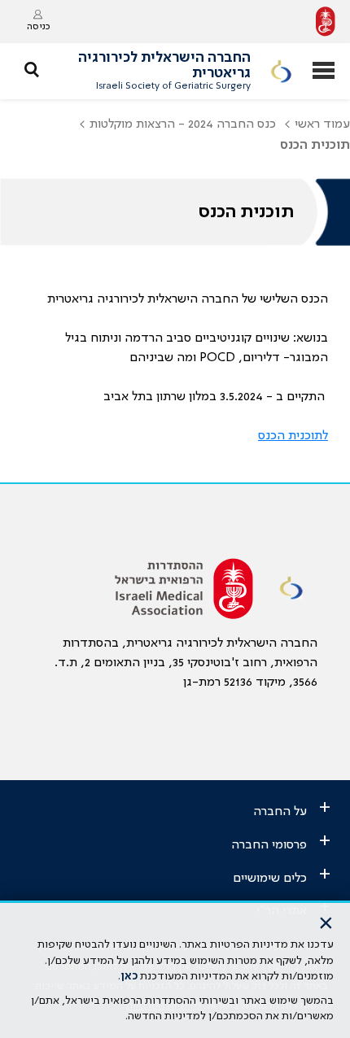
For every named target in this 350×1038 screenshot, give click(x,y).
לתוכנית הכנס (293, 436)
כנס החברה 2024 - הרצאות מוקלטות (183, 124)
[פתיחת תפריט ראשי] (323, 72)
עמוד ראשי (322, 124)
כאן (129, 976)
